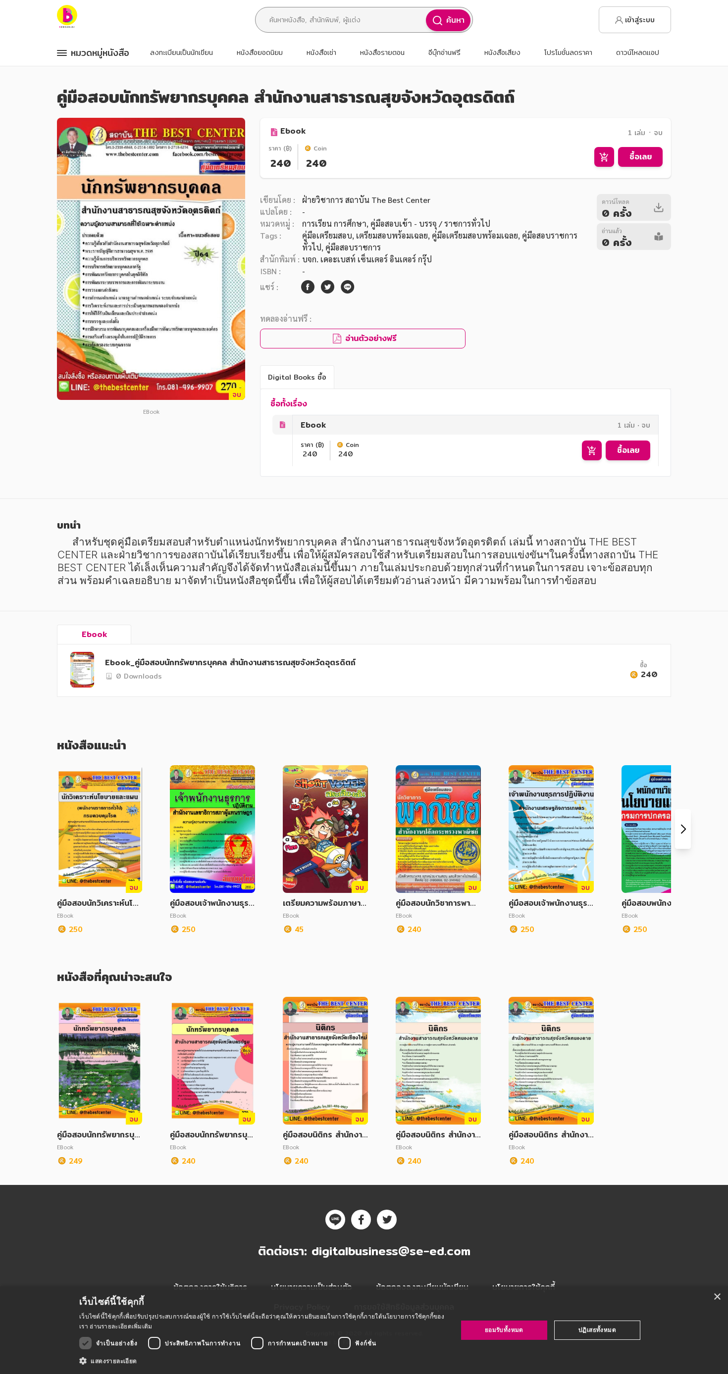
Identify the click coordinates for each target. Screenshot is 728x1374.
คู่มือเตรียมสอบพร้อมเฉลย (475, 235)
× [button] (717, 1297)
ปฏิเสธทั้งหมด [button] (597, 1329)
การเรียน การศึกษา (334, 223)
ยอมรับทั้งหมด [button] (504, 1329)
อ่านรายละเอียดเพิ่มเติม (121, 1326)
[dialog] (364, 1330)
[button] (262, 1361)
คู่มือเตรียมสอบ (327, 235)
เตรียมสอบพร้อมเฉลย (392, 235)
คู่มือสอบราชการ (353, 247)
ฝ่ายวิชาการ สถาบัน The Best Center (366, 200)
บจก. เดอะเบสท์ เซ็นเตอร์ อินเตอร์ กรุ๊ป (367, 259)
